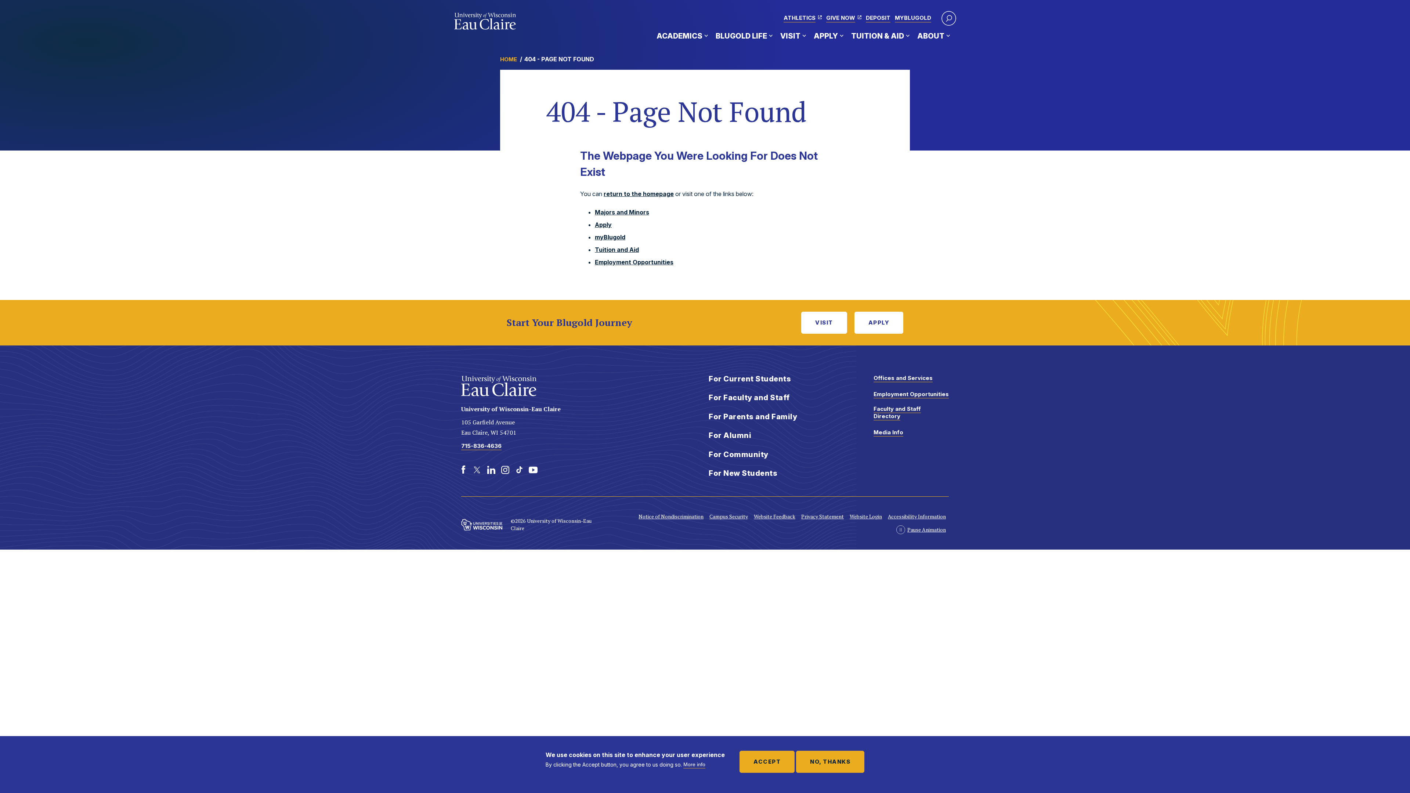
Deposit (878, 17)
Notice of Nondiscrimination (671, 516)
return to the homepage (639, 194)
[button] (948, 18)
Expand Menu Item (706, 35)
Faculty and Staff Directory (897, 412)
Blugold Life (741, 36)
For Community (739, 454)
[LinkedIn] (491, 470)
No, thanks (830, 761)
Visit (790, 36)
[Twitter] (477, 470)
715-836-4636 (481, 445)
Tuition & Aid (877, 36)
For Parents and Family (753, 416)
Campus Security (728, 516)
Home (508, 59)
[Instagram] (505, 470)
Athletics (800, 17)
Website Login (866, 516)
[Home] (485, 21)
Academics (679, 36)
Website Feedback (774, 516)
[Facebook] (463, 470)
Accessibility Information (917, 516)
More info (694, 764)
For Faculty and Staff (749, 397)
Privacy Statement (822, 516)
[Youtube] (533, 470)
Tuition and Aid (617, 249)
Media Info (888, 432)
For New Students (743, 473)
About (930, 36)
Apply (826, 36)
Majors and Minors (622, 212)
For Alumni (730, 435)
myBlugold (913, 17)
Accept (767, 761)
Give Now (840, 17)
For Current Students (750, 378)
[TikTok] (519, 470)
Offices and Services (903, 377)
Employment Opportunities (634, 262)
